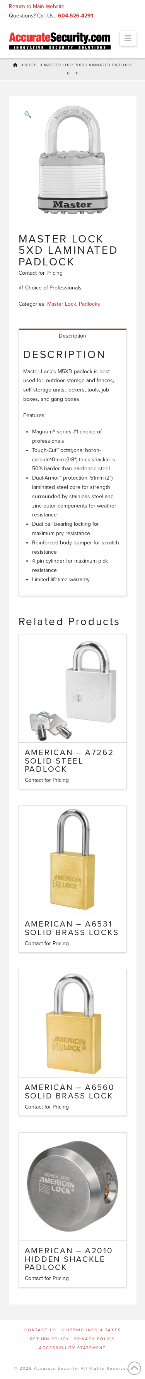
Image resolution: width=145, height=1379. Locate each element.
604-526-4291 (75, 15)
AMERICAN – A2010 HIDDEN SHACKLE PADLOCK (69, 1259)
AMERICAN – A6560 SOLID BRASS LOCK (70, 1092)
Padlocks (89, 304)
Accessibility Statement (72, 1348)
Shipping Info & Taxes (91, 1330)
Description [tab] (72, 336)
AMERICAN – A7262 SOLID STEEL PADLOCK (69, 761)
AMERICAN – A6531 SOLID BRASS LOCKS (72, 928)
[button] (128, 38)
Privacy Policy (94, 1339)
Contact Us (40, 1330)
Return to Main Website (37, 6)
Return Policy (49, 1339)
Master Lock (61, 304)
